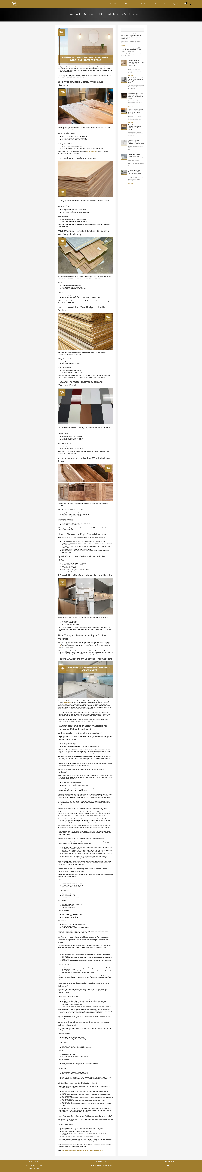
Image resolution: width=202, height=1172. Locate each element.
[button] (189, 4)
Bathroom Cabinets (130, 4)
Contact (166, 4)
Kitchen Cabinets (114, 4)
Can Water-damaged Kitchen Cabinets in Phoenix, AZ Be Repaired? (136, 156)
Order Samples (145, 4)
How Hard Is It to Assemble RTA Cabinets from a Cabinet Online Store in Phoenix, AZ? (131, 49)
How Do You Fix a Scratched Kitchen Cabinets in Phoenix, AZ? (136, 142)
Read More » (123, 45)
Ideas (156, 4)
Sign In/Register (177, 4)
